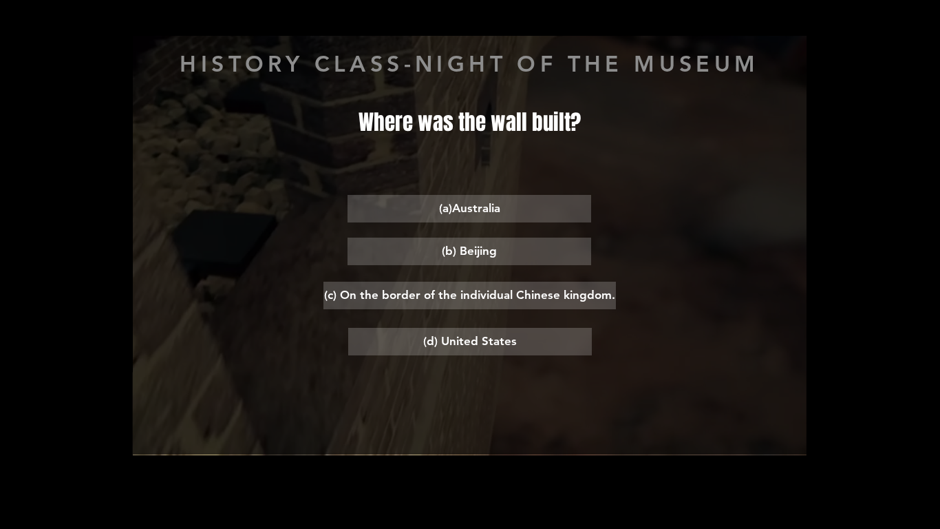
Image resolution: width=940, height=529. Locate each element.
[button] (469, 208)
